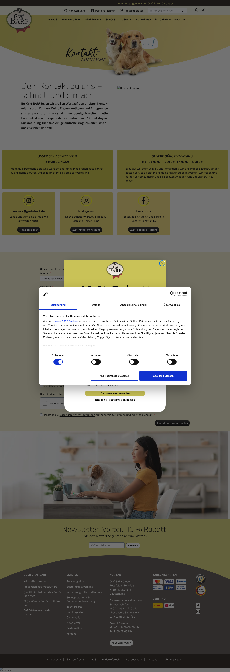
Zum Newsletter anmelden (115, 393)
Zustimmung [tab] (58, 304)
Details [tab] (96, 304)
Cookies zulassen (163, 375)
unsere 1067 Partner (65, 321)
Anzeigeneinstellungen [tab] (133, 304)
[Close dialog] (162, 263)
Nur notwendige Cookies (114, 375)
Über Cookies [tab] (172, 304)
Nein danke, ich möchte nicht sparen (115, 399)
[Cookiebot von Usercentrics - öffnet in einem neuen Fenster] (172, 293)
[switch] (96, 362)
